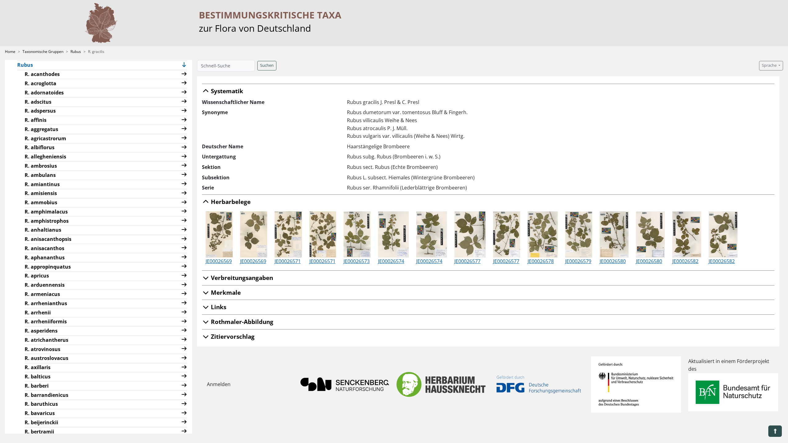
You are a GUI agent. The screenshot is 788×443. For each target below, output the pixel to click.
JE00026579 (578, 261)
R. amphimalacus (46, 211)
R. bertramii (39, 431)
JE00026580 (613, 261)
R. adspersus (40, 110)
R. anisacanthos (44, 248)
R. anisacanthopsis (48, 239)
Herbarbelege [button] (230, 202)
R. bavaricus (40, 413)
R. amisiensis (41, 193)
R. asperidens (41, 330)
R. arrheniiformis (46, 321)
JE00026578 (541, 261)
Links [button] (217, 307)
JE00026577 (467, 261)
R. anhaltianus (43, 229)
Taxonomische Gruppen (42, 51)
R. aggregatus (41, 129)
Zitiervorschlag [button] (232, 336)
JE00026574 (391, 261)
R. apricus (37, 275)
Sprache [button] (770, 65)
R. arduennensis (45, 284)
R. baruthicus (41, 404)
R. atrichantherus (46, 340)
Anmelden (219, 384)
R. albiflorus (39, 147)
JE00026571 (288, 261)
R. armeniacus (42, 294)
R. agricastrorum (45, 138)
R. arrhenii (38, 312)
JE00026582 (685, 261)
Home (10, 51)
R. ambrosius (41, 165)
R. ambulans (40, 175)
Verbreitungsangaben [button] (241, 277)
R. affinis (35, 120)
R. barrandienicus (46, 395)
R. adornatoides (44, 92)
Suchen (267, 65)
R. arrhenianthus (46, 303)
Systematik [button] (226, 91)
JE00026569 (219, 261)
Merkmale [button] (225, 292)
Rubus (75, 51)
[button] (184, 65)
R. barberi (37, 385)
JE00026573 (357, 261)
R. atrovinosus (42, 349)
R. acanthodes (42, 74)
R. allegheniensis (45, 156)
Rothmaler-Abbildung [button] (241, 321)
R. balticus (37, 376)
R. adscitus (38, 101)
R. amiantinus (42, 184)
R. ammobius (41, 202)
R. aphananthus (45, 257)
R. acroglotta (40, 83)
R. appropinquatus (48, 266)
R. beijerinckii (41, 422)
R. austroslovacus (46, 358)
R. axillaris (37, 367)
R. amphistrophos (47, 221)
